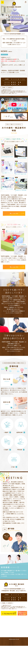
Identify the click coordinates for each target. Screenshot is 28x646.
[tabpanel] (14, 279)
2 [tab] (24, 284)
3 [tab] (26, 284)
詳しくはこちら (14, 213)
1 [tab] (22, 284)
